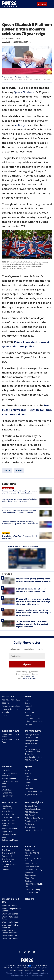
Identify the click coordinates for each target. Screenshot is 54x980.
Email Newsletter (32, 866)
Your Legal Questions (33, 757)
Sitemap (28, 724)
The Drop (6, 850)
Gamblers (29, 788)
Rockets (28, 776)
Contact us (29, 850)
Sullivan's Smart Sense (34, 721)
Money (28, 715)
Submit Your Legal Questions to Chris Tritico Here (32, 751)
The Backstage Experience (8, 860)
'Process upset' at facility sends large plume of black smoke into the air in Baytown (19, 492)
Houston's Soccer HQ (33, 830)
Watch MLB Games (10, 914)
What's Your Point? (9, 820)
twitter (25, 952)
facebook (20, 952)
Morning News (33, 730)
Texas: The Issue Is (10, 828)
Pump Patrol (7, 793)
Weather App (7, 790)
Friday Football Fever (33, 791)
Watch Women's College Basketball (9, 931)
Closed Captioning (32, 889)
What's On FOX (31, 863)
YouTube (5, 712)
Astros (27, 770)
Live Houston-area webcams (9, 774)
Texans (28, 773)
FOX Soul (5, 715)
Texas (27, 703)
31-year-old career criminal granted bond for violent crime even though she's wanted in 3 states (33, 601)
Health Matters (31, 743)
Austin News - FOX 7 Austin (10, 740)
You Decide (29, 712)
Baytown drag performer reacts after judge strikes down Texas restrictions (19, 500)
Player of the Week (32, 794)
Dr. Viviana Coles (32, 737)
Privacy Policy (30, 676)
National (28, 706)
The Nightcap (7, 811)
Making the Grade (32, 734)
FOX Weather (7, 796)
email (34, 952)
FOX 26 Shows (9, 802)
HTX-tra (29, 898)
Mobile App (29, 878)
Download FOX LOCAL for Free (23, 546)
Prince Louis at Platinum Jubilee (15, 77)
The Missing (30, 827)
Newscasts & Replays (11, 706)
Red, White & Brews (33, 809)
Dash (27, 785)
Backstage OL (7, 856)
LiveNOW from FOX (10, 709)
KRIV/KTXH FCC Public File (34, 885)
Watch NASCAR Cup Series (10, 918)
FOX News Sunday (32, 718)
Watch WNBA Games (10, 936)
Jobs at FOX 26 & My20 (34, 869)
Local (27, 700)
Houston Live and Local (9, 835)
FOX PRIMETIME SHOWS (9, 865)
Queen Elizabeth (24, 92)
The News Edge (8, 814)
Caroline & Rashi (31, 806)
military (20, 125)
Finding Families (31, 740)
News (19, 470)
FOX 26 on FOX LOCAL (11, 700)
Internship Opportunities (30, 874)
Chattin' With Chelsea (10, 817)
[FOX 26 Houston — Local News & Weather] (9, 4)
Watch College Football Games (11, 909)
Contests (5, 869)
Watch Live (42, 4)
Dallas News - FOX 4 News (10, 735)
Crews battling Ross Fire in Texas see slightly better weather (20, 537)
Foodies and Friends (33, 821)
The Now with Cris (9, 853)
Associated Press (8, 39)
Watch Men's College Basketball (10, 926)
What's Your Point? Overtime (9, 824)
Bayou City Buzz (8, 831)
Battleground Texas (10, 840)
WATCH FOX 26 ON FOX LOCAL (33, 859)
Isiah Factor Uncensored (7, 807)
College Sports (31, 779)
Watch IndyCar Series (10, 922)
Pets (27, 746)
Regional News (10, 730)
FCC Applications (32, 892)
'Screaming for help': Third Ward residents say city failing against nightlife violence (32, 624)
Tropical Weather (9, 778)
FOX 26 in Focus (31, 812)
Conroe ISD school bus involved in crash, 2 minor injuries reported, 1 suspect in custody (20, 523)
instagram (29, 952)
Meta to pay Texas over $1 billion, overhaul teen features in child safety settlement (19, 511)
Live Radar (6, 770)
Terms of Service (28, 678)
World (17, 39)
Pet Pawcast (30, 824)
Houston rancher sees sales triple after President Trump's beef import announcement (33, 613)
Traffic (4, 787)
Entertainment (10, 846)
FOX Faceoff (30, 815)
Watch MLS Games (10, 939)
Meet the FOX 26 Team (32, 854)
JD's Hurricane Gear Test (10, 782)
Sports (28, 766)
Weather (7, 766)
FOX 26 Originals (34, 802)
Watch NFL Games (9, 905)
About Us (30, 846)
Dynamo (28, 782)
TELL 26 (5, 703)
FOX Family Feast (32, 760)
